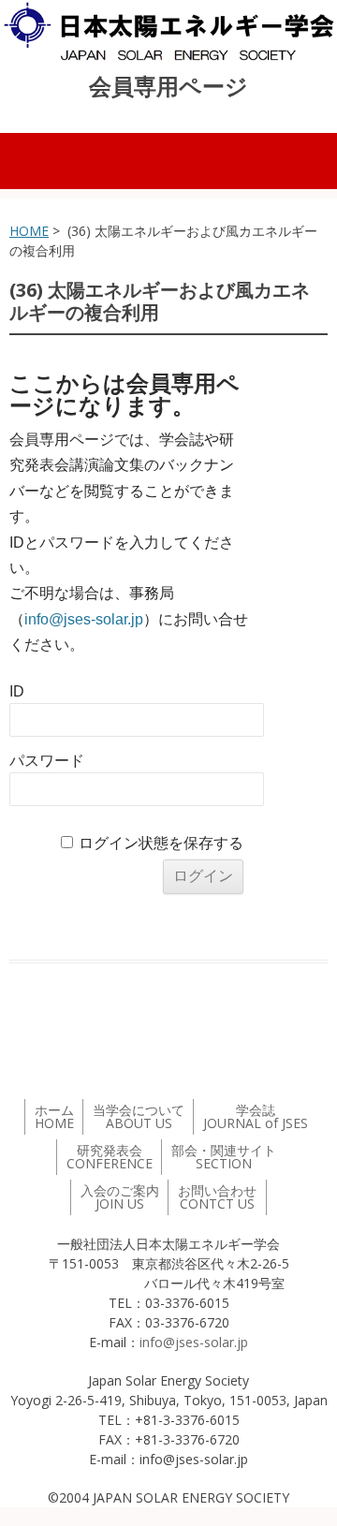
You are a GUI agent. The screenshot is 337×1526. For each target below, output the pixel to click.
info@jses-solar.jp (83, 619)
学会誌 (255, 1116)
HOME (29, 231)
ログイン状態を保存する (161, 843)
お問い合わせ (217, 1196)
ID (16, 691)
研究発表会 (109, 1156)
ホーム (54, 1116)
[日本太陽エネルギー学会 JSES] (168, 31)
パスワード (46, 761)
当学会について (138, 1116)
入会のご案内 (120, 1196)
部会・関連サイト (223, 1156)
